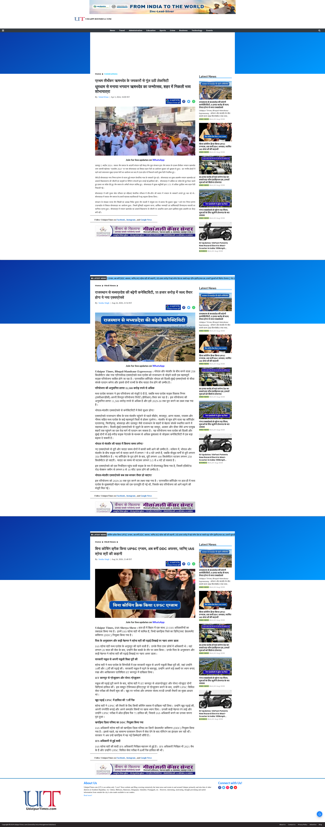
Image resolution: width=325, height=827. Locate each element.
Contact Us (292, 824)
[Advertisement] (162, 50)
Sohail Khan (104, 97)
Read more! (88, 795)
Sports (163, 30)
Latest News (207, 76)
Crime (172, 30)
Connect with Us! (230, 783)
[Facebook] (219, 787)
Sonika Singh (104, 303)
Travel (122, 30)
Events (209, 30)
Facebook (121, 220)
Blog (320, 824)
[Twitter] (223, 787)
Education (151, 30)
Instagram (130, 220)
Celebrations (110, 74)
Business (183, 30)
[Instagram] (227, 787)
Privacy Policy (302, 824)
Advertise (313, 824)
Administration (135, 30)
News (112, 30)
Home (98, 74)
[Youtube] (235, 787)
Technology (197, 30)
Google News (146, 220)
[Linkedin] (231, 787)
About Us (90, 783)
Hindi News (110, 285)
